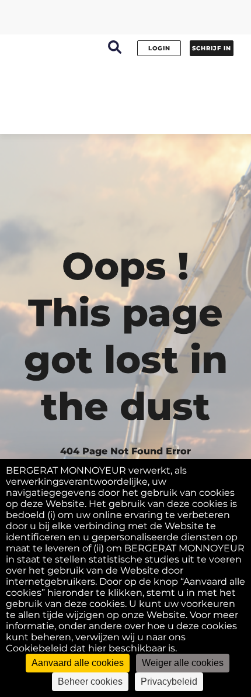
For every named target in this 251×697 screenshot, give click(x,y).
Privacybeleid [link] (169, 681)
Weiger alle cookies (183, 663)
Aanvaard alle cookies (78, 663)
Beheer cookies (90, 681)
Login (159, 48)
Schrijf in (211, 48)
